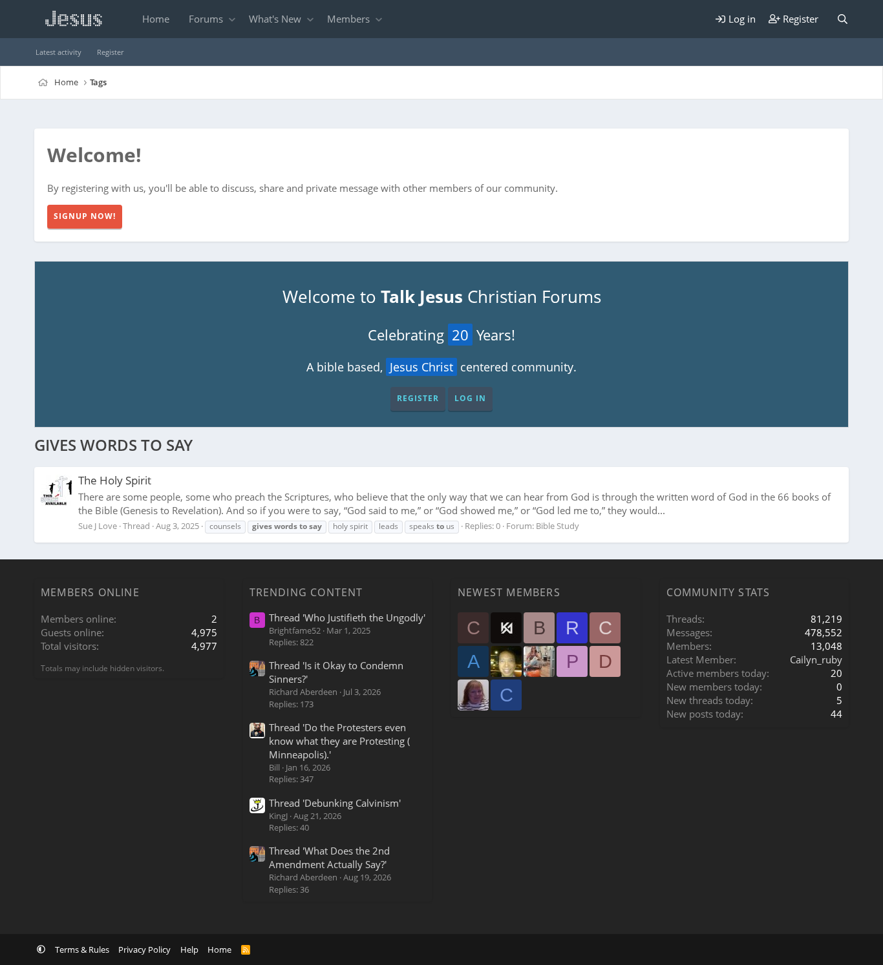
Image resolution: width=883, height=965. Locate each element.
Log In (470, 398)
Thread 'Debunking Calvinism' (335, 802)
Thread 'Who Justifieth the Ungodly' (347, 617)
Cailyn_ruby (816, 659)
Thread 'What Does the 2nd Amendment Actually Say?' (329, 857)
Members (348, 18)
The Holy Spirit (114, 480)
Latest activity (58, 52)
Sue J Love (97, 526)
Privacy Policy (144, 949)
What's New (275, 18)
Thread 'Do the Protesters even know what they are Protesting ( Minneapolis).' (339, 741)
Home (155, 18)
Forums (206, 18)
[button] (231, 19)
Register (110, 52)
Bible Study (557, 526)
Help (189, 949)
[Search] (842, 19)
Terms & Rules (82, 949)
